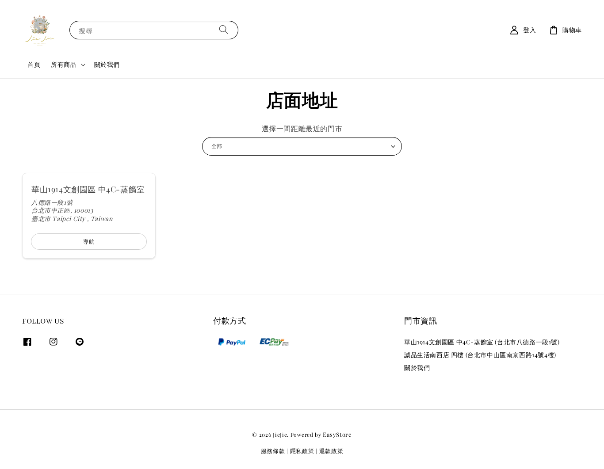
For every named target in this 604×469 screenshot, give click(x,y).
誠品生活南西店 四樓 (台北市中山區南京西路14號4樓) (480, 355)
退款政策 (331, 450)
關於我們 (107, 64)
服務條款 (273, 450)
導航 (89, 241)
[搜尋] (224, 29)
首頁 (33, 64)
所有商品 (63, 65)
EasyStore (337, 434)
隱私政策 (302, 450)
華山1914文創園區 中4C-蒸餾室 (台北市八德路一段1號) (482, 342)
